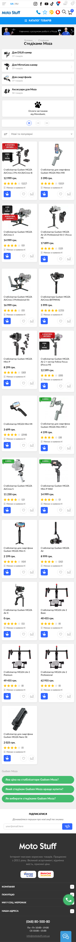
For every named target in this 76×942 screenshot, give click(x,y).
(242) (60, 562)
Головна (28, 40)
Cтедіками (43, 40)
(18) (60, 437)
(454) (23, 562)
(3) (59, 500)
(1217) (24, 183)
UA (12, 4)
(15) (23, 500)
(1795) (61, 310)
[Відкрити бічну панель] (4, 3)
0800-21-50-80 (38, 12)
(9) (22, 748)
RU (16, 4)
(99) (23, 245)
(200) (60, 375)
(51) (23, 624)
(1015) (61, 183)
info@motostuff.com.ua (38, 936)
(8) (59, 624)
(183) (23, 372)
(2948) (24, 435)
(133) (60, 248)
